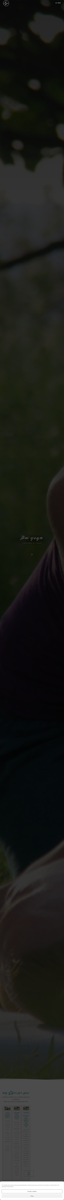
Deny (32, 1196)
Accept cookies (32, 1191)
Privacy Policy (10, 1186)
